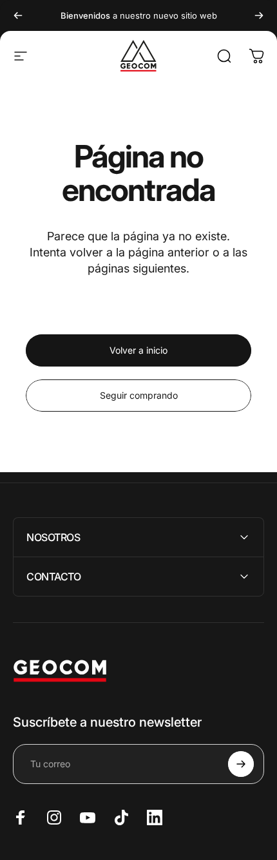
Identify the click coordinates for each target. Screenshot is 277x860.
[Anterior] (18, 15)
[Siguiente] (259, 15)
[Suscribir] (241, 764)
